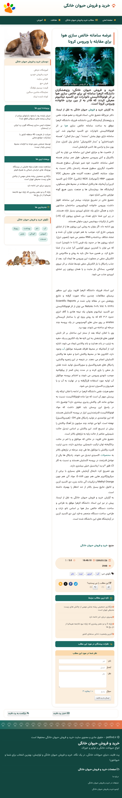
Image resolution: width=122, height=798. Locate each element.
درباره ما (115, 776)
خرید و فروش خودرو (39, 74)
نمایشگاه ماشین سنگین (37, 92)
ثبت (80, 574)
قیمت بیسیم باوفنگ (39, 88)
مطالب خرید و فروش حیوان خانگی (79, 20)
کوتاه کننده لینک (40, 97)
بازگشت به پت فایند (17, 713)
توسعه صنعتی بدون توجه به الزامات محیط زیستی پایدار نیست (32, 145)
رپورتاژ (16, 228)
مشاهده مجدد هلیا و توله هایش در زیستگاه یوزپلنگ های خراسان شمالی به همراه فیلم (32, 168)
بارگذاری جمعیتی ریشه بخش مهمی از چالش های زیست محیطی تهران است (89, 608)
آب (63, 349)
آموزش (40, 20)
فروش (91, 110)
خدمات (43, 239)
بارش (22, 234)
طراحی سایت (42, 79)
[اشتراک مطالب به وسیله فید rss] (60, 584)
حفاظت (54, 20)
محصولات (106, 455)
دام (72, 574)
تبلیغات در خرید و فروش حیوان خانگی (103, 783)
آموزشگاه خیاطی (41, 70)
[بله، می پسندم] (108, 587)
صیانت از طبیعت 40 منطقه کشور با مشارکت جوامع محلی (35, 136)
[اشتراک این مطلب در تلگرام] (76, 584)
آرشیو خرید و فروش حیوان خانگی (105, 789)
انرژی (89, 574)
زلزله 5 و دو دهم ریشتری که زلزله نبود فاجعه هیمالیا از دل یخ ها (89, 625)
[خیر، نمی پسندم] (95, 587)
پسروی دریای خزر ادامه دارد (100, 617)
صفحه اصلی (107, 20)
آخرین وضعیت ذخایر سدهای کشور (97, 634)
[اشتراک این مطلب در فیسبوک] (70, 584)
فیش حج (44, 83)
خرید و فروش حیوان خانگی (87, 6)
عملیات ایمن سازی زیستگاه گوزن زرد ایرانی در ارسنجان (32, 127)
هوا (66, 126)
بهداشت (27, 228)
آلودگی (32, 234)
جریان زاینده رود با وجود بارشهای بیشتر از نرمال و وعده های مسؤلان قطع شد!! (33, 117)
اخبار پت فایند (60, 713)
